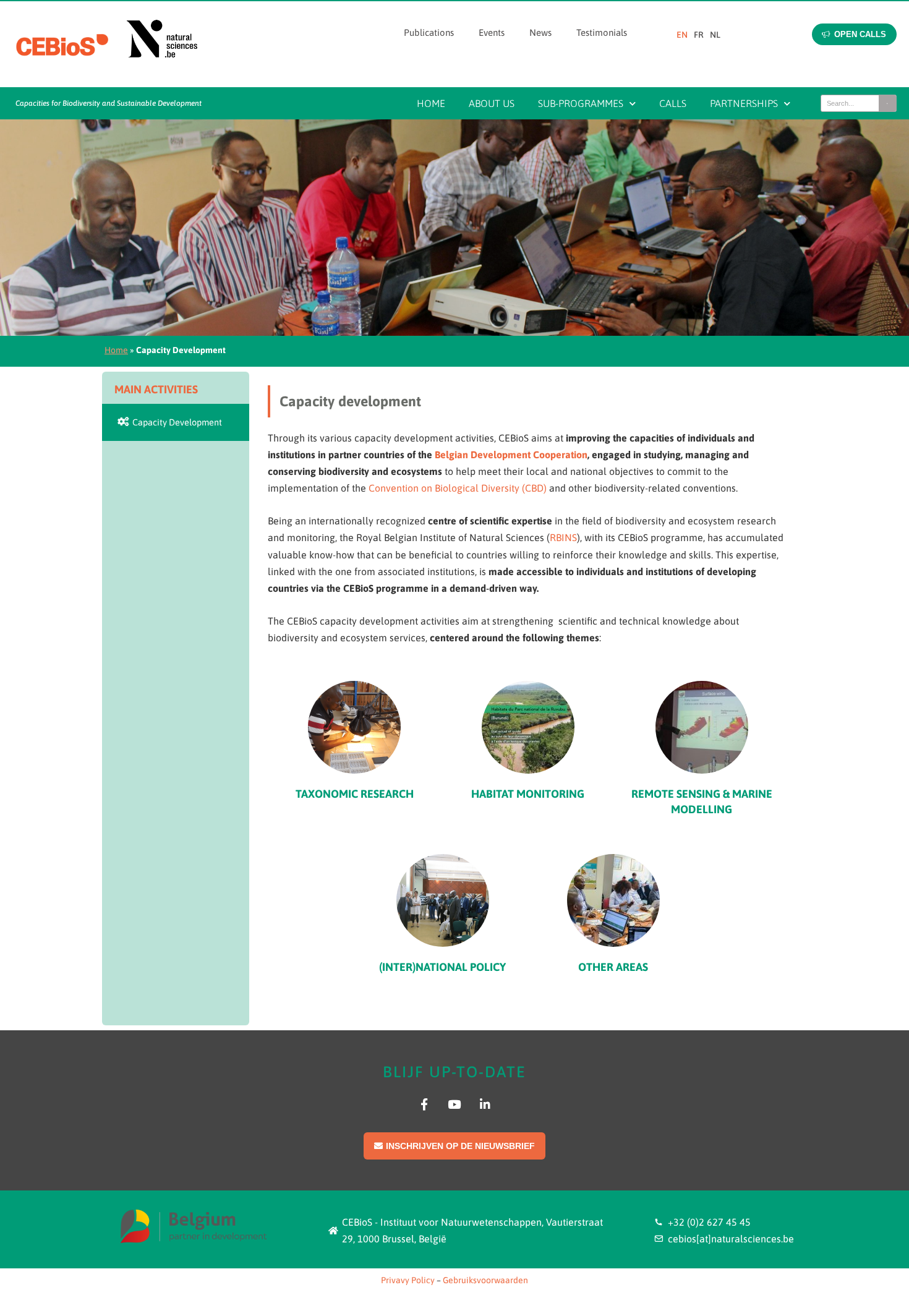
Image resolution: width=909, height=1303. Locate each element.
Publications (429, 32)
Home (431, 103)
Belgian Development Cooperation (511, 454)
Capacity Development (175, 422)
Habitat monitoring (527, 793)
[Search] (887, 103)
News (540, 32)
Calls (672, 103)
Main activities (156, 389)
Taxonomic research (355, 793)
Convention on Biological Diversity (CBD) (458, 487)
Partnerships (744, 103)
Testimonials (601, 32)
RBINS (563, 537)
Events (492, 32)
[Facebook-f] (424, 1104)
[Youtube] (454, 1104)
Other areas (613, 966)
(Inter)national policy (442, 966)
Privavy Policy (408, 1280)
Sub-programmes (580, 103)
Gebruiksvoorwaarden (485, 1280)
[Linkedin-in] (485, 1104)
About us (491, 103)
